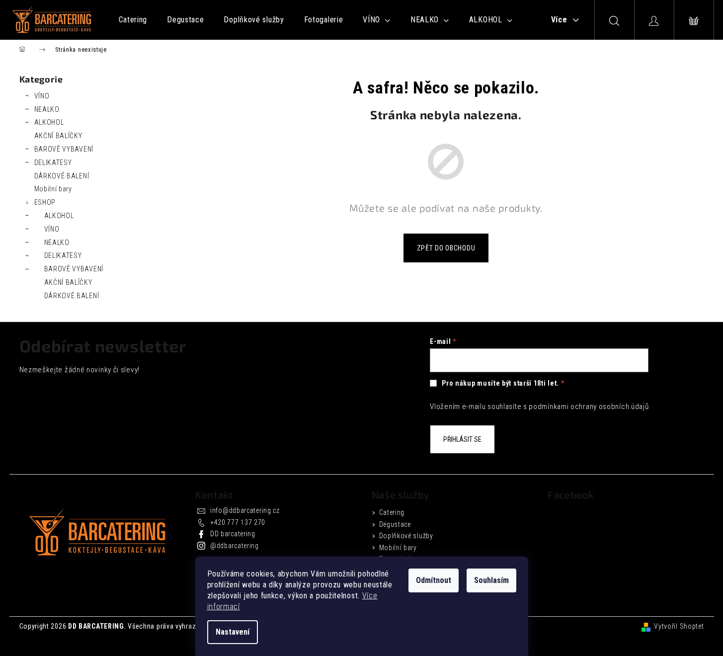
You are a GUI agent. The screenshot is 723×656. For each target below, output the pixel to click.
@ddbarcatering (234, 546)
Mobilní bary (53, 189)
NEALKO (47, 109)
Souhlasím (491, 580)
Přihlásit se (462, 439)
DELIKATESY (53, 162)
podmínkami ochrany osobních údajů (588, 406)
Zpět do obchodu (446, 248)
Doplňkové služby (406, 536)
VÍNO (42, 96)
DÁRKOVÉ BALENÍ (61, 176)
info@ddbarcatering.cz (245, 510)
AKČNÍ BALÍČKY (58, 136)
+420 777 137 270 (237, 522)
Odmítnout (433, 580)
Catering (392, 512)
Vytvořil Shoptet (679, 626)
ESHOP (45, 202)
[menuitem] (133, 20)
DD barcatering (232, 534)
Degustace (395, 524)
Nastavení (232, 632)
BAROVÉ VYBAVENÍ (64, 149)
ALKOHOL (49, 122)
